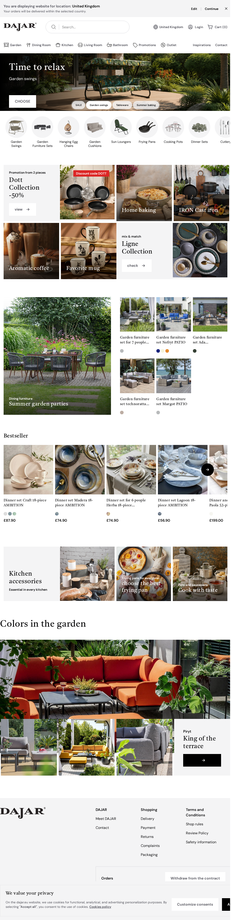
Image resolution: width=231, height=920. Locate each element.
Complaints (150, 845)
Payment (148, 827)
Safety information (201, 842)
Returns (147, 836)
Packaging (149, 854)
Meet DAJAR (106, 818)
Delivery (147, 818)
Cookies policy (100, 907)
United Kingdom (171, 27)
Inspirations (202, 45)
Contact (221, 45)
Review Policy (197, 833)
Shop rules (194, 824)
